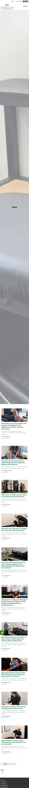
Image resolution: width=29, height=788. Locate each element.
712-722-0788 (19, 1)
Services (3, 783)
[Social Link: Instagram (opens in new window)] (25, 1)
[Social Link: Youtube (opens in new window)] (27, 1)
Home (2, 780)
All (2, 772)
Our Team (3, 781)
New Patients (4, 785)
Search (12, 1)
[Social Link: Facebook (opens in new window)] (23, 1)
